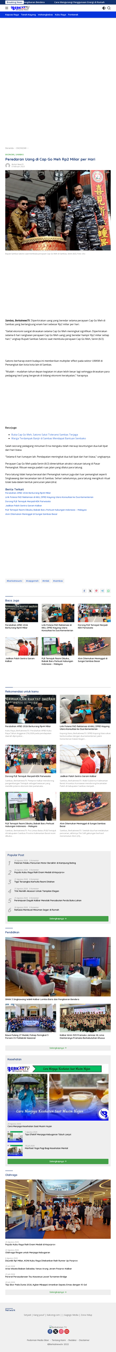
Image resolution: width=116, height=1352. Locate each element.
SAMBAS (20, 154)
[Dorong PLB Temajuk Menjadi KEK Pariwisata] (94, 613)
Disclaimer (84, 1340)
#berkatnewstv (14, 581)
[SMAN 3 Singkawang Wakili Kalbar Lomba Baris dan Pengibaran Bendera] (58, 966)
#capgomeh (32, 581)
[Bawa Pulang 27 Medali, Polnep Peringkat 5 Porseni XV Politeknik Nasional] (30, 1018)
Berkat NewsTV (18, 164)
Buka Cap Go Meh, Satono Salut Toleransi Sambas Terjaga (44, 434)
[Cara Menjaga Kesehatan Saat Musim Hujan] (58, 1092)
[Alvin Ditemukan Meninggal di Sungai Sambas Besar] (94, 646)
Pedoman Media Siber (38, 1340)
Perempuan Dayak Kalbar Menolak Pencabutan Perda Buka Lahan (47, 900)
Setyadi (27, 1314)
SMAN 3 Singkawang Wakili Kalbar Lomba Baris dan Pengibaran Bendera (42, 999)
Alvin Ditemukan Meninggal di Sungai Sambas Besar (31, 514)
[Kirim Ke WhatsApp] (108, 591)
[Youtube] (66, 1331)
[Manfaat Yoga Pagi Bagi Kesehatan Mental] (15, 1150)
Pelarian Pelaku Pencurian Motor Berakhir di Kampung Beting (45, 863)
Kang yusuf (38, 1314)
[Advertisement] (58, 46)
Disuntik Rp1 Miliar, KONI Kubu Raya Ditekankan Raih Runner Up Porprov (41, 1260)
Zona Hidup (86, 1314)
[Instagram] (61, 1331)
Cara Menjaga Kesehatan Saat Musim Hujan (30, 1126)
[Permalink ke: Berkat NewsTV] (7, 165)
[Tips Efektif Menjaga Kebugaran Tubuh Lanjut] (15, 1136)
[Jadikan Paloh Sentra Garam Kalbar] (21, 646)
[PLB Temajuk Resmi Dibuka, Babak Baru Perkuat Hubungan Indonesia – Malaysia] (58, 646)
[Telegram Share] (102, 591)
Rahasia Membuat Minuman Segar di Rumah (36, 909)
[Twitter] (55, 1331)
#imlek (45, 581)
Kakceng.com (53, 1314)
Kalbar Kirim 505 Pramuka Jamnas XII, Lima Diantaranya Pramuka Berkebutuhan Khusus (82, 1036)
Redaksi (72, 1340)
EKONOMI (9, 154)
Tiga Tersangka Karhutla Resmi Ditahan (34, 881)
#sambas (58, 581)
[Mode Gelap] (104, 8)
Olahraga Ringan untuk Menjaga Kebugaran (27, 1252)
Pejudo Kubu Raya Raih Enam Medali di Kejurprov (39, 872)
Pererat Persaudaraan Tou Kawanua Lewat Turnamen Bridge (36, 1276)
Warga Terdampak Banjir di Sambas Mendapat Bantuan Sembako (48, 438)
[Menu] (7, 8)
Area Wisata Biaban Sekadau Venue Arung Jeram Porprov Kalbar (38, 1268)
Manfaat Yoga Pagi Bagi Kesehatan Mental (46, 1148)
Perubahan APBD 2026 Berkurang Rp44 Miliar (28, 493)
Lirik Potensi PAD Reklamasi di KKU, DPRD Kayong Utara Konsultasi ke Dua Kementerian (49, 497)
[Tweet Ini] (90, 591)
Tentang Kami (59, 1340)
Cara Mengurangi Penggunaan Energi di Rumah (51, 2)
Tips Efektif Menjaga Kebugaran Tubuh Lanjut (48, 1134)
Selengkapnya (57, 918)
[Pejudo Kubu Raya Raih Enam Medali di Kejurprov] (58, 1209)
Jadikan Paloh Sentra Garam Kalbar (23, 505)
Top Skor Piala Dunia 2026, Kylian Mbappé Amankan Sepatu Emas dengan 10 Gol (46, 1284)
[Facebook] (50, 1331)
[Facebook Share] (84, 591)
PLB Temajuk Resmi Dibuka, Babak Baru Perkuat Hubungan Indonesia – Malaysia (46, 510)
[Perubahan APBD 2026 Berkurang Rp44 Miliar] (21, 613)
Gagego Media (71, 1314)
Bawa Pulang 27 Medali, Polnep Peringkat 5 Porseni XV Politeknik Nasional (26, 1036)
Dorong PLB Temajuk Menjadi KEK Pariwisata (28, 501)
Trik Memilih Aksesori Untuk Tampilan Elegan (36, 891)
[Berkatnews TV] (19, 8)
